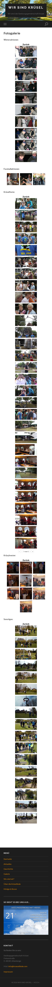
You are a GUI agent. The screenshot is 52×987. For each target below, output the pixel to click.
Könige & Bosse (10, 889)
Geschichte (8, 869)
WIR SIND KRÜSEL (26, 7)
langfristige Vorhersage (25, 933)
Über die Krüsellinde (12, 884)
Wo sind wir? (9, 879)
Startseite (8, 859)
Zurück (26, 44)
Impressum (8, 972)
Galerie (7, 874)
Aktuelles (7, 864)
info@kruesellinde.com (17, 966)
